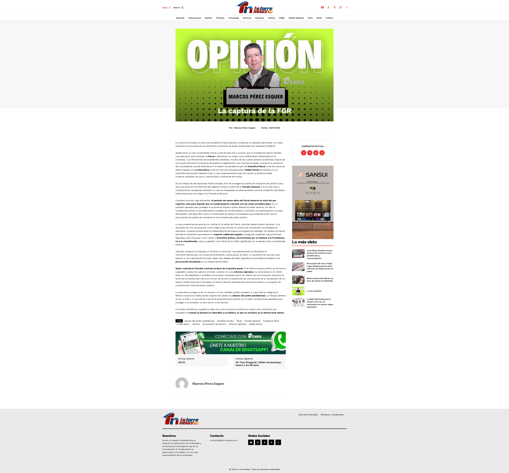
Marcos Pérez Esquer (244, 128)
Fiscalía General (252, 321)
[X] (346, 7)
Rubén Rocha (255, 324)
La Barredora (183, 324)
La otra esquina (314, 291)
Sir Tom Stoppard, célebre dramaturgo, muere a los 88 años (259, 364)
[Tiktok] (328, 7)
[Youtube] (322, 7)
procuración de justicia (214, 324)
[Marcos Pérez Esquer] (181, 383)
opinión (196, 324)
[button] (179, 7)
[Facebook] (334, 7)
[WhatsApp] (316, 152)
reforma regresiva (237, 324)
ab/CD (181, 362)
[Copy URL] (322, 152)
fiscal (239, 321)
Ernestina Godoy (225, 321)
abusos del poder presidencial (199, 321)
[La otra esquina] (298, 291)
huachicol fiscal (271, 321)
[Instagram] (340, 7)
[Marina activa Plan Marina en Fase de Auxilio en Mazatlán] (298, 279)
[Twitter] (309, 152)
